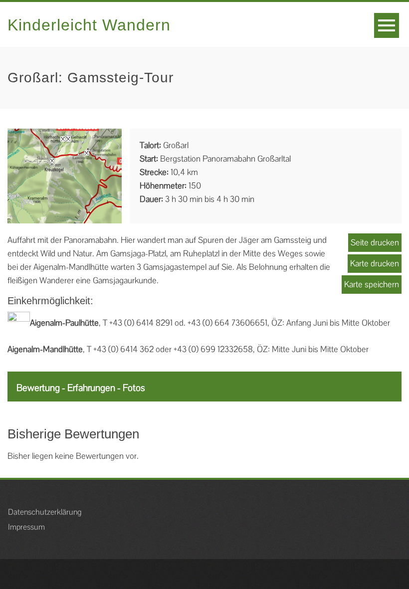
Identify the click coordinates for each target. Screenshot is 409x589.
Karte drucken (374, 263)
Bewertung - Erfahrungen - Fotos (80, 387)
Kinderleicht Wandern (89, 25)
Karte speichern (371, 284)
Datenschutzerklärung (44, 512)
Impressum (26, 527)
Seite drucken (375, 242)
